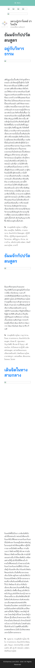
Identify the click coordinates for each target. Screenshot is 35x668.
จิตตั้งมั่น (18, 230)
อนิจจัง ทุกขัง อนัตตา (18, 242)
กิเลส (6, 338)
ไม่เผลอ (7, 359)
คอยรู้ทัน (11, 230)
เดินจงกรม (26, 356)
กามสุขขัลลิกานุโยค (13, 227)
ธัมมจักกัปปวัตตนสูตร (16, 233)
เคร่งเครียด (18, 356)
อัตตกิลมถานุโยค (23, 353)
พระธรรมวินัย (18, 645)
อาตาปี (15, 245)
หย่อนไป (20, 648)
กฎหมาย (10, 639)
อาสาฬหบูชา (8, 356)
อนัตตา (26, 648)
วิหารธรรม (8, 239)
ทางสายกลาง (13, 338)
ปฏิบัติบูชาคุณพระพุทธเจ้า (18, 236)
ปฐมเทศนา (21, 341)
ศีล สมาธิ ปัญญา (19, 344)
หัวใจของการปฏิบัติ (17, 347)
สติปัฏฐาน (16, 239)
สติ (26, 344)
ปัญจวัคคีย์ (8, 344)
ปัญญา (10, 645)
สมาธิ (14, 648)
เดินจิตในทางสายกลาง (16, 372)
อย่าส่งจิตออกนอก (19, 350)
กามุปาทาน (24, 335)
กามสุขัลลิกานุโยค (13, 335)
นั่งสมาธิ (13, 341)
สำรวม (23, 239)
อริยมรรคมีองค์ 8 (10, 353)
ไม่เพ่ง (13, 359)
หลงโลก (7, 347)
